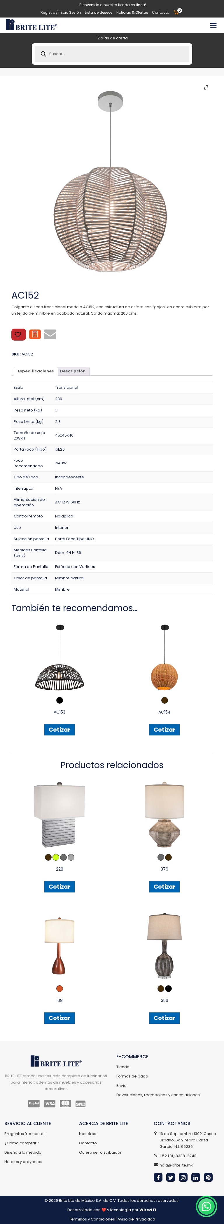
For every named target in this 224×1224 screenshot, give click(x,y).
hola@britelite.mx (176, 1165)
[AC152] (112, 181)
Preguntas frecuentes (25, 1133)
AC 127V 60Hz (67, 502)
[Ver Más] (59, 657)
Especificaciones (36, 371)
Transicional (66, 387)
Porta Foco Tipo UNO (74, 539)
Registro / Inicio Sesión (61, 12)
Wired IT (148, 1210)
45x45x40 (64, 435)
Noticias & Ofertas (132, 12)
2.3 (58, 421)
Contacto (160, 12)
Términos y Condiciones (92, 1219)
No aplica (64, 516)
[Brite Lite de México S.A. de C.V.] (31, 25)
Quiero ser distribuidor (100, 1152)
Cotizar (59, 730)
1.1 (56, 410)
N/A (58, 488)
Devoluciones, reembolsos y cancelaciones (158, 1095)
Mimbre (62, 589)
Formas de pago (132, 1076)
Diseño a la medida (22, 1152)
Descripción (72, 371)
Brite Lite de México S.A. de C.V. (88, 1200)
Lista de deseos (99, 12)
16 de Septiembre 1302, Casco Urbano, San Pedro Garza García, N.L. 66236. (188, 1140)
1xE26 (60, 449)
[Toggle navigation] (213, 25)
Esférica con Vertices (75, 566)
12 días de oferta (112, 38)
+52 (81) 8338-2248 (178, 1156)
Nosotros (87, 1133)
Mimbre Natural (69, 578)
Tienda (123, 1067)
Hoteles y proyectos (23, 1161)
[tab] (36, 371)
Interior (62, 527)
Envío (121, 1085)
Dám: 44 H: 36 (68, 552)
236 (58, 399)
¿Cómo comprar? (21, 1143)
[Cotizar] (35, 334)
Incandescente (69, 477)
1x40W (61, 463)
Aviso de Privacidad (136, 1219)
